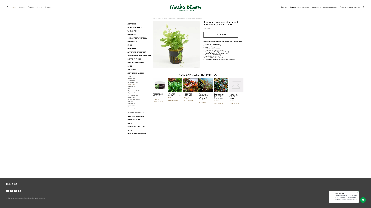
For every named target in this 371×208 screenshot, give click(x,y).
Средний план (131, 78)
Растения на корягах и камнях (136, 112)
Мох (129, 89)
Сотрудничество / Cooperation (299, 7)
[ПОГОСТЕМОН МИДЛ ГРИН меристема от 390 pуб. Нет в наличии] (160, 85)
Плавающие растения (134, 108)
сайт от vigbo (185, 203)
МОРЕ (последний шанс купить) (137, 133)
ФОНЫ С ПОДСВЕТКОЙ (135, 27)
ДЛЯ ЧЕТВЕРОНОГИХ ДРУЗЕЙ (137, 52)
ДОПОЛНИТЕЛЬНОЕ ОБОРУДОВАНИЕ (139, 55)
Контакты (39, 7)
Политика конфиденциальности (350, 7)
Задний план (131, 80)
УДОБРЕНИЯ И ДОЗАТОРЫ (136, 116)
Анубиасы (130, 102)
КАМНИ (130, 66)
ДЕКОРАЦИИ (132, 69)
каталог (154, 19)
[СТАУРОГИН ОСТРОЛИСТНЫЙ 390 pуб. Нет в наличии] (175, 85)
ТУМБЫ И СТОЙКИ (133, 31)
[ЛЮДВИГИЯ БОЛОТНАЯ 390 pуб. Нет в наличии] (190, 85)
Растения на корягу (133, 82)
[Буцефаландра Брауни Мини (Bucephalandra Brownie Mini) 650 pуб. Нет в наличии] (221, 85)
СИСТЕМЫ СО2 (132, 41)
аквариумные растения (162, 19)
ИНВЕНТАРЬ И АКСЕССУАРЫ (136, 126)
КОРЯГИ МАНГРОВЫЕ (134, 59)
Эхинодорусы (131, 97)
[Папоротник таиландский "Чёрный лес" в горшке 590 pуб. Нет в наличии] (236, 85)
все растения (172, 19)
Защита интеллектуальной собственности (324, 7)
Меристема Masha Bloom (134, 91)
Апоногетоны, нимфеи (134, 99)
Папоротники (131, 104)
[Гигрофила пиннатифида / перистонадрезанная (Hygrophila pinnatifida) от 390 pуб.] (205, 85)
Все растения (131, 84)
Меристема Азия (132, 93)
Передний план (132, 76)
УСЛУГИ (130, 130)
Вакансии (284, 7)
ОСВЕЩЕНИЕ (132, 48)
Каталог (13, 7)
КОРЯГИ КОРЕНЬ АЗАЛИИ (136, 62)
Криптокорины (132, 106)
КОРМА (130, 123)
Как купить (22, 7)
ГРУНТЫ (130, 45)
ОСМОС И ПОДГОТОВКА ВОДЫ (137, 38)
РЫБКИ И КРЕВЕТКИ (134, 119)
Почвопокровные (133, 95)
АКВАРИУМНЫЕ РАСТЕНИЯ (136, 73)
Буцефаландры (132, 87)
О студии (48, 7)
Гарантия (31, 7)
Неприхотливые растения (135, 110)
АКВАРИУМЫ (132, 24)
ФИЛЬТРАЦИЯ (132, 34)
